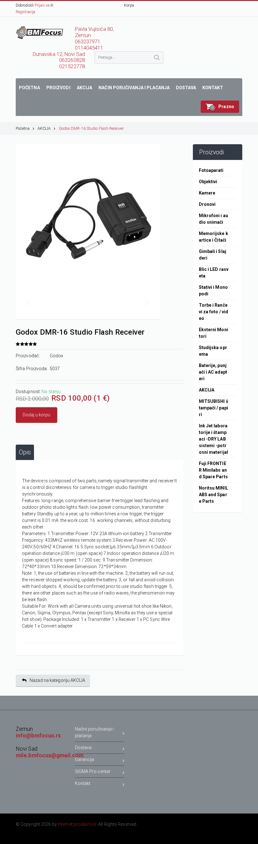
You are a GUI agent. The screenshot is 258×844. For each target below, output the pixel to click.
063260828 (72, 60)
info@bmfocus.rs (38, 735)
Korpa (129, 5)
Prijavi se (42, 5)
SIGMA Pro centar (93, 771)
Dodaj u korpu (36, 414)
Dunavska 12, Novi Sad (59, 54)
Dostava (83, 747)
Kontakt (83, 783)
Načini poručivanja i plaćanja (94, 732)
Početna (23, 128)
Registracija (25, 12)
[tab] (25, 452)
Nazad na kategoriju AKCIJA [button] (57, 680)
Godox (57, 355)
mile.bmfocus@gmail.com (49, 755)
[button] (220, 107)
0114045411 (89, 48)
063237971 (88, 42)
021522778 (72, 66)
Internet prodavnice (77, 824)
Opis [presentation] (25, 452)
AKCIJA (44, 128)
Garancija (84, 759)
